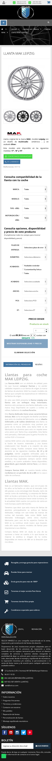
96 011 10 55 (10, 674)
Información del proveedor (18, 364)
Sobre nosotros (9, 697)
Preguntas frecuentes (11, 700)
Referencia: (8, 167)
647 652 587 (36, 2)
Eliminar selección (24, 352)
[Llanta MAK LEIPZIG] (9, 116)
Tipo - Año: (14, 208)
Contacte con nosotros (11, 707)
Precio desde (36, 319)
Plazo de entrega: (15, 247)
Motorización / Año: (12, 217)
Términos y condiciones (12, 704)
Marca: (16, 189)
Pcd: (17, 300)
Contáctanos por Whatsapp (20, 156)
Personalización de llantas (13, 718)
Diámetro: (14, 257)
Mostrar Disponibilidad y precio (24, 343)
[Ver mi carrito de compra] (49, 3)
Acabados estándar (32, 265)
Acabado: (15, 281)
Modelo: (15, 199)
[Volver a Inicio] (2, 29)
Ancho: (16, 291)
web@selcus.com (11, 685)
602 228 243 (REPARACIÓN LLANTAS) (18, 678)
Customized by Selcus (32, 269)
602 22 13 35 (21, 2)
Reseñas (38, 364)
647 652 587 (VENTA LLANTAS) (16, 682)
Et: (18, 310)
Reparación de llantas (11, 714)
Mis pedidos (7, 711)
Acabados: (14, 266)
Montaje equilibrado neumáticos (15, 721)
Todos (26, 273)
